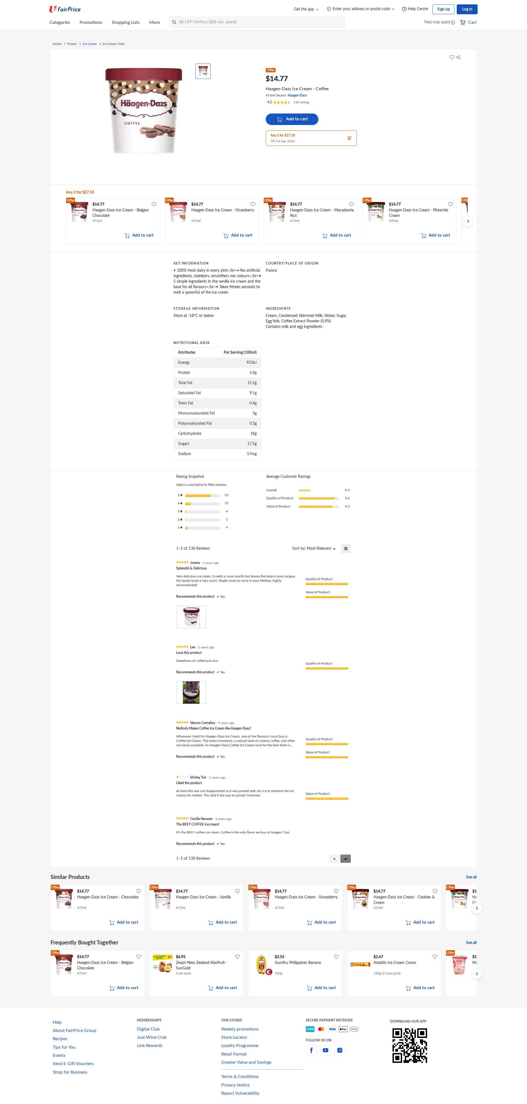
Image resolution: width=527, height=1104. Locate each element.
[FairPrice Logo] (65, 9)
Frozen (72, 44)
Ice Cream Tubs (114, 44)
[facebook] (311, 1053)
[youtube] (325, 1053)
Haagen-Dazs (297, 95)
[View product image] (203, 71)
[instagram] (339, 1053)
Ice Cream (90, 44)
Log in (467, 9)
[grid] (267, 221)
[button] (453, 22)
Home (57, 44)
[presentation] (191, 617)
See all (471, 877)
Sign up (443, 9)
